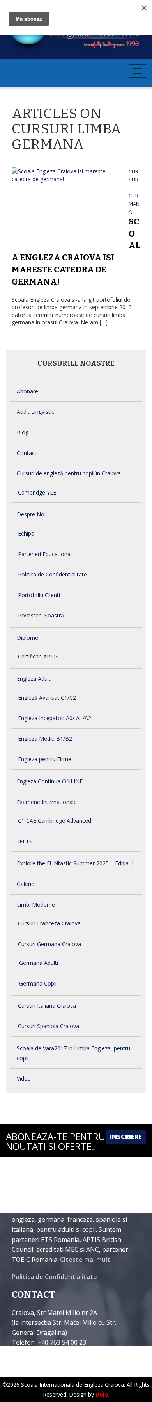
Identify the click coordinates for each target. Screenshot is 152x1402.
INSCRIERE (126, 1136)
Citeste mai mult (85, 1259)
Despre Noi (31, 514)
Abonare (27, 391)
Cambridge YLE (37, 492)
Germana (134, 203)
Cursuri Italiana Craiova (47, 1005)
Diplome (27, 637)
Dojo (101, 1394)
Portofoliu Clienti (39, 595)
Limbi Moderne (36, 904)
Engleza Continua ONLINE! (50, 781)
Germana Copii (38, 983)
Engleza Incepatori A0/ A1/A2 (54, 718)
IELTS (25, 841)
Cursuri (133, 179)
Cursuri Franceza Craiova (49, 923)
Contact (27, 453)
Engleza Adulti (34, 678)
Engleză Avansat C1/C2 (47, 697)
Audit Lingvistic (35, 411)
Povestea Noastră (41, 615)
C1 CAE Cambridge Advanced (54, 820)
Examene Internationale (47, 802)
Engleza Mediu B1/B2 (45, 738)
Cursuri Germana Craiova (49, 944)
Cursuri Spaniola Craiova (48, 1026)
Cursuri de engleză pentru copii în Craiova (69, 473)
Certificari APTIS (38, 656)
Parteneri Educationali (45, 554)
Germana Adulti (38, 962)
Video (24, 1078)
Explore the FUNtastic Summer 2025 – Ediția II (75, 863)
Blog (22, 432)
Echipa (26, 533)
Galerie (25, 884)
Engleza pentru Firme (44, 759)
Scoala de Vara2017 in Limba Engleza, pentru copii (73, 1053)
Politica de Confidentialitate (52, 574)
